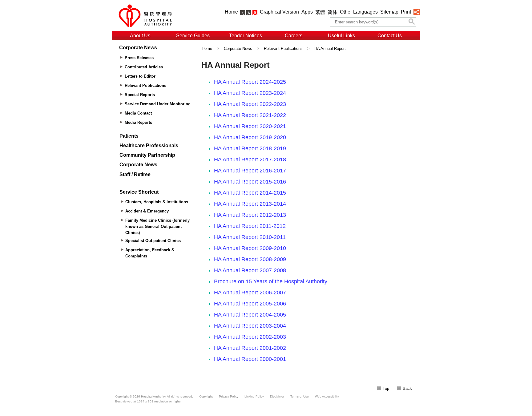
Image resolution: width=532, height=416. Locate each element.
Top (386, 388)
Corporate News (238, 48)
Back (407, 388)
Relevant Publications (283, 48)
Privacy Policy (228, 396)
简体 (332, 12)
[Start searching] (411, 21)
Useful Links (341, 35)
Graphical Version (279, 11)
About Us (140, 35)
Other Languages (359, 11)
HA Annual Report (330, 48)
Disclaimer (277, 396)
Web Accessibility (327, 396)
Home (231, 11)
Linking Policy (254, 396)
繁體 (320, 12)
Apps (307, 11)
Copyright (206, 396)
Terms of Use (299, 396)
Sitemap (389, 11)
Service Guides (193, 35)
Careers (293, 35)
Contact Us (389, 35)
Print (406, 11)
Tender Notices (245, 35)
